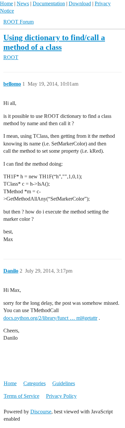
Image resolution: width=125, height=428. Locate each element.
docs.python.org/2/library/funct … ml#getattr (50, 318)
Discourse (40, 411)
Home (6, 3)
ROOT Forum (18, 22)
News (23, 3)
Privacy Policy (61, 396)
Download (80, 3)
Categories (34, 383)
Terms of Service (21, 396)
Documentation (49, 3)
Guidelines (63, 383)
